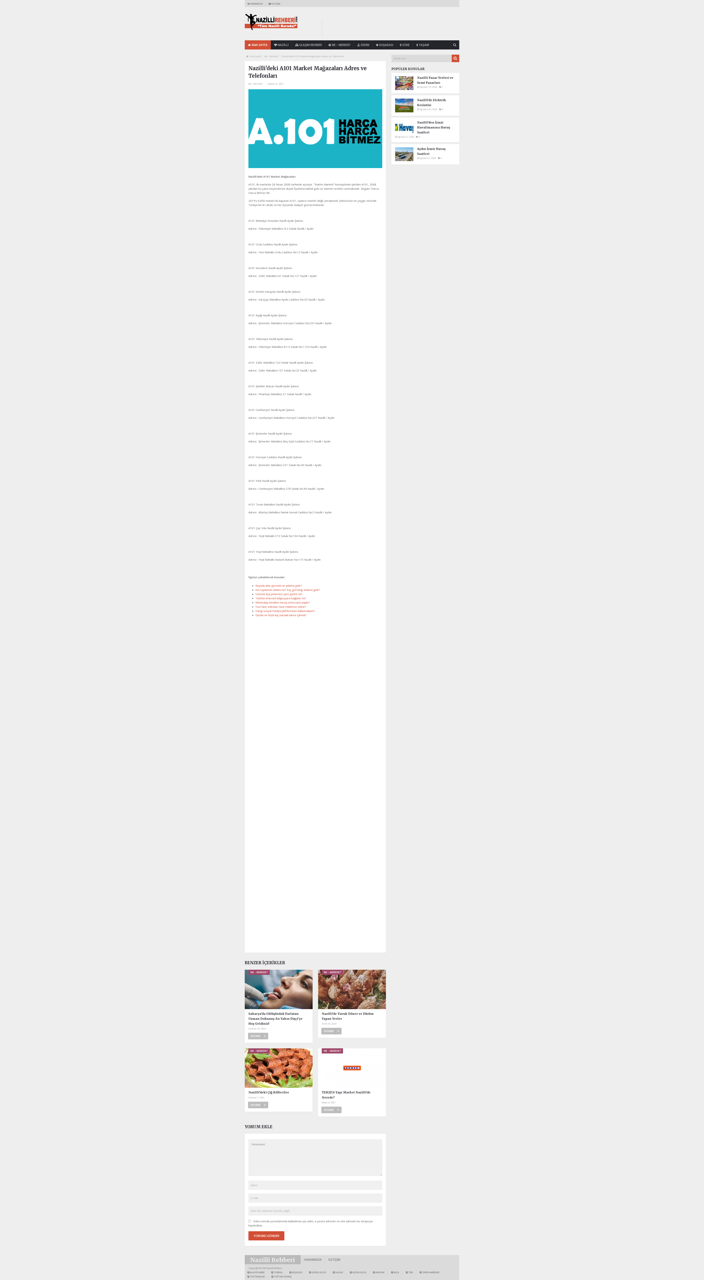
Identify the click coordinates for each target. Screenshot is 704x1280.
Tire (410, 1272)
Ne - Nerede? (271, 56)
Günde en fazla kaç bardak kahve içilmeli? (280, 615)
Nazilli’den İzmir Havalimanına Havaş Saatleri (433, 127)
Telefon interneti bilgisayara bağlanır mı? (280, 598)
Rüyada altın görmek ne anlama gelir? (278, 585)
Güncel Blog (318, 1272)
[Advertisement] (392, 27)
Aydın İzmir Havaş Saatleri (431, 151)
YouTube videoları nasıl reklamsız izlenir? (280, 606)
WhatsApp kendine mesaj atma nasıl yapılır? (282, 602)
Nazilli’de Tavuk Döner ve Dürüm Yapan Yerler (348, 1016)
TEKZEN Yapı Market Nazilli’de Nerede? (346, 1094)
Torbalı (278, 1272)
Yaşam (423, 45)
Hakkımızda (256, 3)
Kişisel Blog (359, 1272)
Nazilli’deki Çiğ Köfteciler (268, 1092)
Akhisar (379, 1272)
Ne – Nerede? (341, 45)
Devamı (255, 1036)
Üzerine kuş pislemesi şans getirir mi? (278, 594)
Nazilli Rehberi (272, 1260)
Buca (396, 1272)
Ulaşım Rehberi (310, 45)
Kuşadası (386, 45)
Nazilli (283, 45)
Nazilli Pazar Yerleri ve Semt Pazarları (435, 80)
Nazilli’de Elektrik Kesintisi (431, 102)
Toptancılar (257, 1276)
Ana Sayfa (259, 45)
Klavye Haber (257, 1272)
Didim (364, 45)
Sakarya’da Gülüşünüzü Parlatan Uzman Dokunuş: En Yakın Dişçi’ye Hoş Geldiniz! (275, 1018)
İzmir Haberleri (430, 1272)
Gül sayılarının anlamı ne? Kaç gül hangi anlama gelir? (287, 590)
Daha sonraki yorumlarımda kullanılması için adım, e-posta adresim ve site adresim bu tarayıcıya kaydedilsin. (310, 1223)
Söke (406, 45)
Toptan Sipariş (282, 1276)
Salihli (339, 1272)
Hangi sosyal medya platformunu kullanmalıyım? (285, 611)
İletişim (275, 3)
